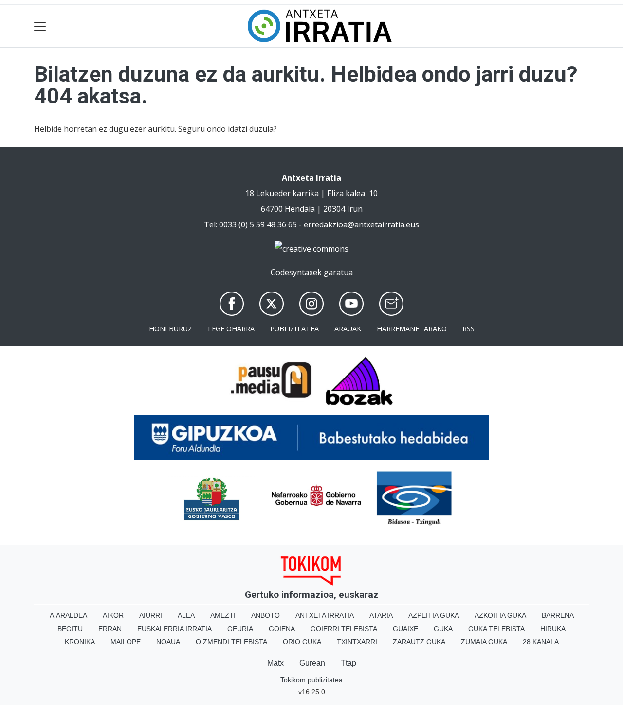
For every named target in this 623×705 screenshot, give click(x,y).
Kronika (80, 642)
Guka (443, 629)
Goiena (282, 629)
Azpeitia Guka (433, 615)
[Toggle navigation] (40, 25)
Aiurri (150, 615)
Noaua (168, 642)
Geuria (240, 629)
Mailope (125, 642)
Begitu (70, 629)
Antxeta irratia (324, 615)
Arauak (347, 328)
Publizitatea (294, 328)
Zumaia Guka (484, 642)
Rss (468, 328)
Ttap (348, 663)
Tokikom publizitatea (311, 680)
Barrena (558, 615)
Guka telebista (496, 629)
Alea (186, 615)
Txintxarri (357, 642)
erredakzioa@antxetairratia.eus (361, 224)
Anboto (265, 615)
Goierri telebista (344, 629)
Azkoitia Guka (500, 615)
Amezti (223, 615)
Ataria (381, 615)
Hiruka (553, 629)
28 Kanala (541, 642)
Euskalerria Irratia (174, 629)
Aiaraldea (68, 615)
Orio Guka (302, 642)
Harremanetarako (412, 328)
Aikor (113, 615)
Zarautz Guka (419, 642)
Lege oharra (231, 328)
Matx (275, 663)
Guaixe (405, 629)
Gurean (312, 663)
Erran (110, 629)
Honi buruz (170, 328)
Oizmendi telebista (231, 642)
